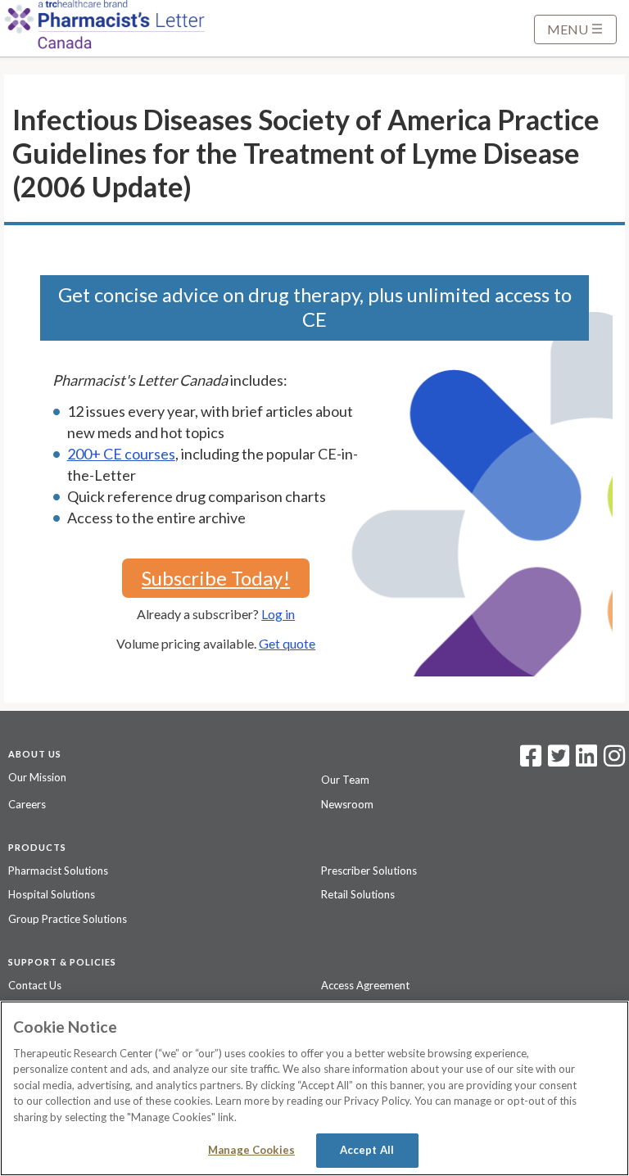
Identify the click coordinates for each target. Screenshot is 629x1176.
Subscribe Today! (216, 578)
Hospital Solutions (51, 894)
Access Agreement (365, 985)
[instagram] (614, 760)
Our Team (345, 779)
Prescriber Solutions (369, 870)
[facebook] (530, 760)
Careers (27, 804)
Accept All (367, 1149)
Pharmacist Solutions (58, 870)
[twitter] (556, 760)
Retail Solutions (358, 894)
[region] (314, 1088)
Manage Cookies (251, 1149)
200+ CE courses (121, 454)
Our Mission (37, 777)
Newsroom (347, 804)
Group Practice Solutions (67, 918)
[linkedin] (586, 760)
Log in (278, 614)
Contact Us (34, 985)
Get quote (287, 643)
